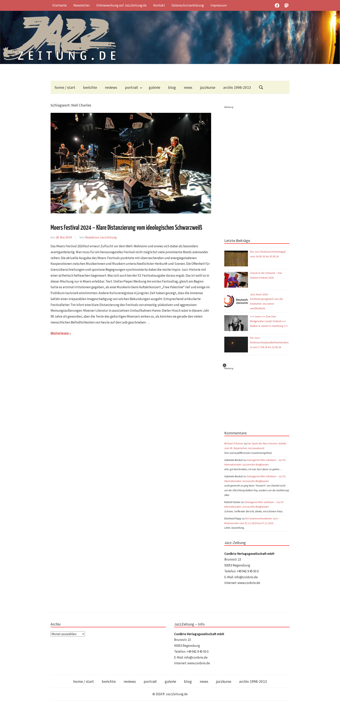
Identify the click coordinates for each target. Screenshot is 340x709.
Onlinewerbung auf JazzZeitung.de (121, 5)
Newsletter (81, 5)
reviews (111, 87)
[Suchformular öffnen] (261, 87)
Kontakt (159, 5)
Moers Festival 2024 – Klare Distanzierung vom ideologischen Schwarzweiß (126, 228)
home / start (65, 87)
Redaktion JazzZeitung (101, 237)
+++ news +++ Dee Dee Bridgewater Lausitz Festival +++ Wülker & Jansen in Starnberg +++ (269, 321)
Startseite (59, 5)
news (188, 87)
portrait (131, 87)
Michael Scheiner (233, 443)
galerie (154, 87)
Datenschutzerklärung (188, 5)
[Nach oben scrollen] (333, 702)
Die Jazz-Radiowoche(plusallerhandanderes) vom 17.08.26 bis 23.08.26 (269, 342)
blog (172, 87)
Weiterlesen (60, 333)
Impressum (219, 5)
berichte (90, 87)
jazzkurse (207, 87)
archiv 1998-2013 (237, 87)
